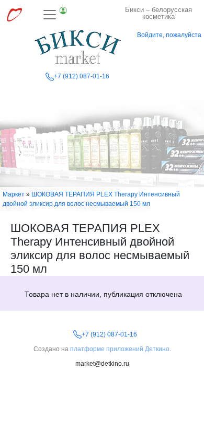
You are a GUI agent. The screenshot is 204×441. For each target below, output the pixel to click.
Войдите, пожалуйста (169, 35)
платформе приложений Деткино (119, 349)
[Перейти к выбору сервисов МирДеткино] (14, 14)
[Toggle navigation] (55, 14)
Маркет (14, 194)
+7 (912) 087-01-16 (81, 76)
